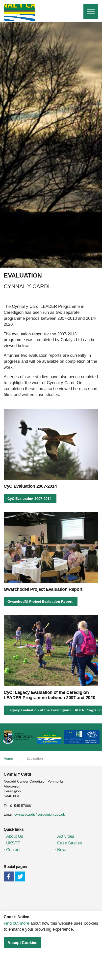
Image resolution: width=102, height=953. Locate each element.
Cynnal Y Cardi (19, 12)
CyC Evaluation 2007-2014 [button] (29, 499)
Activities (65, 836)
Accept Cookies (22, 943)
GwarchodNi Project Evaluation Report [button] (40, 601)
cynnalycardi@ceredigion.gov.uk (39, 814)
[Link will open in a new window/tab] (9, 876)
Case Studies (69, 843)
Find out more (16, 923)
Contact (13, 850)
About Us (14, 836)
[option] (51, 182)
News (62, 850)
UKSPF (13, 843)
